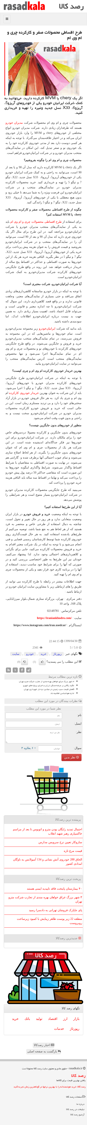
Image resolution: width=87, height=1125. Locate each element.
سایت (15, 653)
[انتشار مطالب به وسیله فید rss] (8, 669)
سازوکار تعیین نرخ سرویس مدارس (60, 842)
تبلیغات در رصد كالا (75, 1109)
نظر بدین (70, 757)
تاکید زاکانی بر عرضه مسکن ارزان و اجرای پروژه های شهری (48, 685)
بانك (27, 1019)
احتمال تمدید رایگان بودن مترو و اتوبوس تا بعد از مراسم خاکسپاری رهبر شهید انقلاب (47, 831)
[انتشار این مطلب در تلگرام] (29, 669)
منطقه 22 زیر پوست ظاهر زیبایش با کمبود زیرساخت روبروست (49, 921)
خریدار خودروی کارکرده (24, 393)
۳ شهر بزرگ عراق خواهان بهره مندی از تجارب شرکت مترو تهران (46, 681)
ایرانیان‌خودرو (47, 328)
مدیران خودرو (14, 122)
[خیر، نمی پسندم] (24, 662)
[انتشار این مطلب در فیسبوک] (22, 669)
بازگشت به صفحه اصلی (42, 1051)
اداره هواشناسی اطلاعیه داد (62, 693)
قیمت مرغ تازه (73, 850)
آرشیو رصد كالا (77, 1114)
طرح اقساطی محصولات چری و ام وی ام (36, 221)
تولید (39, 1019)
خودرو (30, 653)
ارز (65, 1019)
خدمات (59, 1028)
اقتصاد (52, 1019)
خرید (43, 653)
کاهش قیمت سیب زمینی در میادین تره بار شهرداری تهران (49, 689)
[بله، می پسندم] (42, 662)
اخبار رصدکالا (42, 1045)
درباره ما (80, 1104)
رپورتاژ (57, 653)
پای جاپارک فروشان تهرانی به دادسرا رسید (55, 910)
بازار (76, 1019)
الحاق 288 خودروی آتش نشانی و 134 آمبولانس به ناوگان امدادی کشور (47, 861)
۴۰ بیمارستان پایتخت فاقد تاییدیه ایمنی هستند (54, 888)
